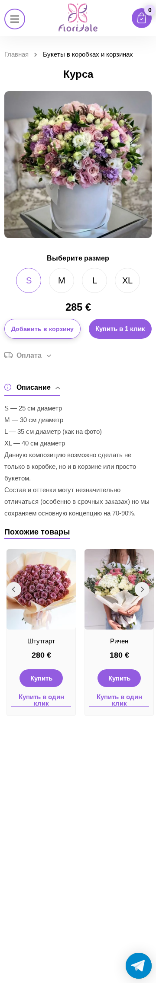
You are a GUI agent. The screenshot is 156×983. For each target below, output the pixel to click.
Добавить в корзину (42, 328)
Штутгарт (41, 641)
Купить (41, 678)
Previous (13, 589)
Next (142, 589)
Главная (16, 54)
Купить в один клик (41, 700)
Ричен (119, 641)
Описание (33, 387)
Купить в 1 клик (120, 328)
